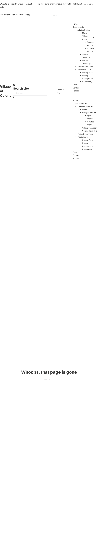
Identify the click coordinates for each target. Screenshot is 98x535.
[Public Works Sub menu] (90, 69)
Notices (76, 91)
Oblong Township (89, 131)
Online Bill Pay (61, 91)
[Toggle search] (14, 85)
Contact (76, 88)
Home (75, 24)
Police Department (85, 66)
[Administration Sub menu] (91, 30)
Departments (78, 27)
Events (75, 85)
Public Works (82, 69)
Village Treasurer (89, 128)
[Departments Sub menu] (85, 27)
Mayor (84, 33)
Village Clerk (85, 37)
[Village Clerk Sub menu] (93, 38)
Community (87, 82)
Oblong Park (87, 72)
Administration (83, 30)
